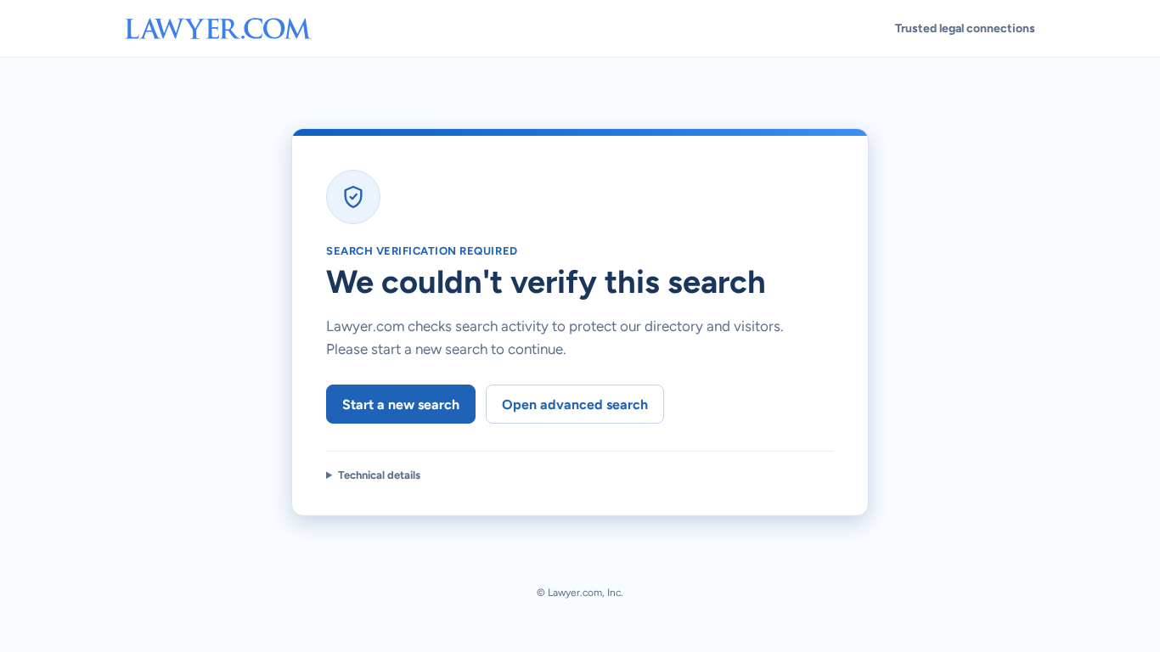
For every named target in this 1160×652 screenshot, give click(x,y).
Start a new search (400, 404)
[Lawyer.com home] (218, 28)
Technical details (379, 475)
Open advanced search (575, 404)
